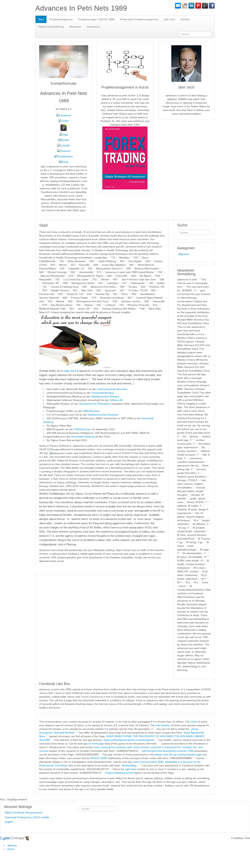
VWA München (91, 411)
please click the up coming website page (178, 754)
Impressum (93, 26)
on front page (96, 743)
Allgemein (183, 254)
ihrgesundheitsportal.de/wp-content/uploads (128, 739)
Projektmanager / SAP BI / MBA (96, 19)
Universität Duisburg (83, 436)
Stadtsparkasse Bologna (105, 396)
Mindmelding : (130, 765)
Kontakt (185, 19)
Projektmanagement (61, 19)
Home (10, 849)
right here (130, 769)
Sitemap (12, 845)
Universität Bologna (103, 392)
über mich (169, 19)
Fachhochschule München (112, 389)
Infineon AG (116, 400)
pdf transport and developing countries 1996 (167, 750)
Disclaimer (75, 26)
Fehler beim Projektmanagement (139, 19)
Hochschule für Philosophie (95, 403)
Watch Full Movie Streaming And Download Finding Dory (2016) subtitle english (27, 817)
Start (41, 19)
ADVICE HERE (98, 758)
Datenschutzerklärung (51, 26)
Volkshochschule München (103, 414)
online (193, 721)
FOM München (82, 429)
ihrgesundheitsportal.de (119, 772)
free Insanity (163, 725)
